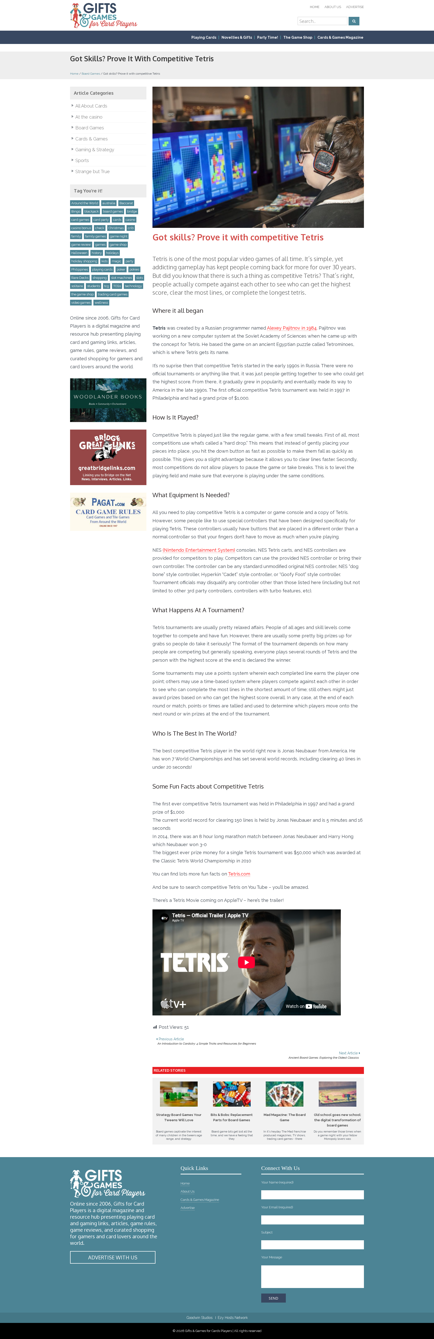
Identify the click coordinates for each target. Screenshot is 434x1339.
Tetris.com (239, 874)
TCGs (117, 286)
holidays (112, 253)
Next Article (324, 1055)
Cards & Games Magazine (340, 37)
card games (80, 220)
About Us (332, 7)
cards (117, 220)
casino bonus (81, 228)
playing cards (102, 269)
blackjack (91, 211)
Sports (82, 160)
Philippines (79, 269)
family (76, 236)
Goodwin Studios (199, 1317)
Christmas (116, 228)
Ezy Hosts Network (233, 1317)
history (97, 253)
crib (131, 228)
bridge (132, 211)
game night (118, 236)
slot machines (121, 278)
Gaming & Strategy (94, 149)
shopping (100, 278)
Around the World (84, 203)
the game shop (82, 294)
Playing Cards (203, 37)
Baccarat (126, 203)
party (129, 261)
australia (108, 203)
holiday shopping (84, 261)
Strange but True (92, 171)
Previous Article (206, 1041)
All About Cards (91, 106)
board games (113, 211)
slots (139, 278)
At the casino (88, 117)
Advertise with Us (112, 1257)
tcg (106, 286)
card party (101, 220)
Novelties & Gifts (237, 37)
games (100, 244)
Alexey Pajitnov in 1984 (292, 328)
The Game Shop (297, 37)
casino (130, 220)
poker (121, 269)
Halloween (79, 253)
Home (314, 7)
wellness (101, 302)
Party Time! (267, 37)
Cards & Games (91, 138)
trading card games (112, 294)
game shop (118, 244)
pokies (134, 269)
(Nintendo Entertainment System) (199, 550)
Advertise (355, 7)
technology (133, 286)
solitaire (77, 286)
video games (80, 302)
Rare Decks (79, 278)
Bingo (75, 211)
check (99, 228)
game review (81, 244)
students (93, 286)
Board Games (91, 73)
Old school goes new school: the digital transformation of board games (337, 1120)
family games (95, 236)
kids (104, 261)
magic (116, 261)
